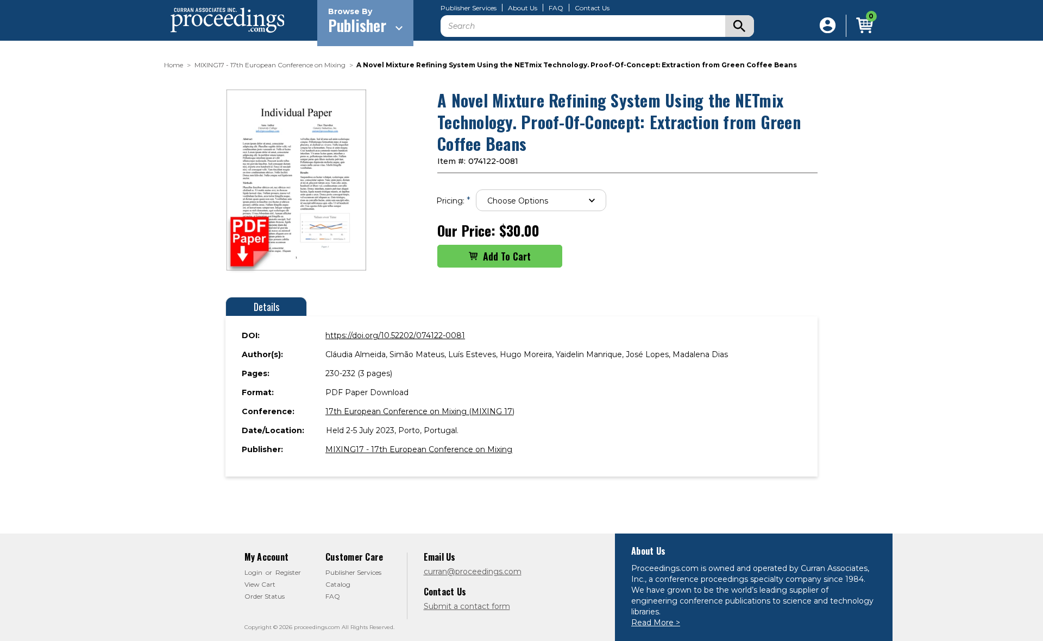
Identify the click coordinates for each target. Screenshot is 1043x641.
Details (266, 307)
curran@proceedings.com (473, 571)
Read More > (655, 622)
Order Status (264, 596)
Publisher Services (469, 8)
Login (253, 572)
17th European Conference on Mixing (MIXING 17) (419, 411)
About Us (522, 8)
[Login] (827, 26)
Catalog (337, 584)
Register (288, 572)
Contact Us (592, 8)
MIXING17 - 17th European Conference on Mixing (418, 449)
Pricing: (453, 200)
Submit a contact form (467, 606)
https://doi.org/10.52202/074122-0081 (395, 335)
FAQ (556, 8)
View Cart (259, 584)
